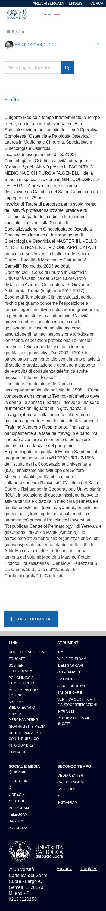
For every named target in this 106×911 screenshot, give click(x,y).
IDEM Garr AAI (70, 665)
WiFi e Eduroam (71, 658)
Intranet (66, 711)
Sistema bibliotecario (22, 704)
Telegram (18, 814)
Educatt (17, 658)
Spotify (16, 821)
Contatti (17, 752)
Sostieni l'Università (20, 668)
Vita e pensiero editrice (23, 692)
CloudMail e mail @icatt (73, 721)
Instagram (19, 808)
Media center (70, 775)
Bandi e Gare (69, 692)
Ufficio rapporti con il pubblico (25, 735)
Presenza (18, 828)
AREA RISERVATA (48, 3)
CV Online (66, 679)
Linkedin (17, 794)
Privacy (64, 869)
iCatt (62, 652)
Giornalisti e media (27, 726)
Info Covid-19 (21, 745)
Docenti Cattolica (26, 652)
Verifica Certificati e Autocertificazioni (77, 702)
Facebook (18, 781)
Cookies (88, 869)
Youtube (17, 801)
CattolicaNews (72, 782)
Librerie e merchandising (23, 716)
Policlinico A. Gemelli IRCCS (22, 680)
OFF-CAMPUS (68, 672)
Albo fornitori (71, 686)
